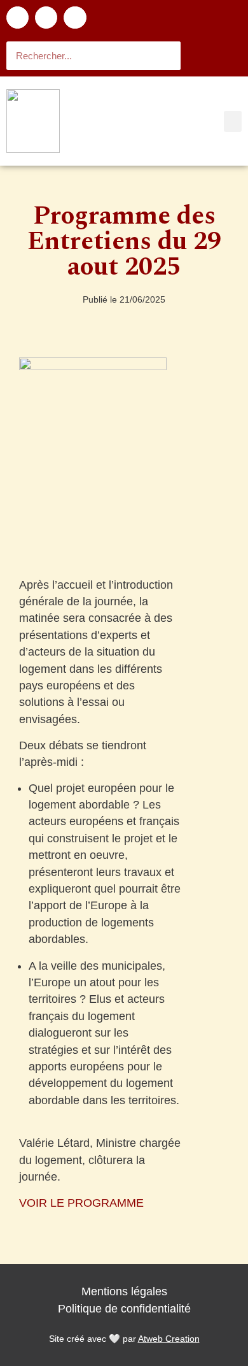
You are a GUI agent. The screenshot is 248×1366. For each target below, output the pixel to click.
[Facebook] (17, 17)
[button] (233, 121)
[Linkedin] (46, 17)
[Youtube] (75, 17)
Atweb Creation (169, 1339)
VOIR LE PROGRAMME (81, 1203)
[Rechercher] (166, 55)
